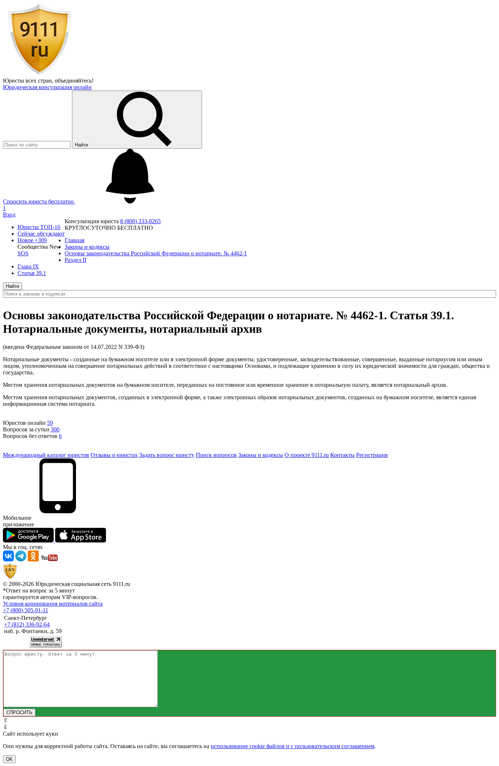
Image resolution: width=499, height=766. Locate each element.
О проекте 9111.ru (307, 455)
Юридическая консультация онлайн (47, 87)
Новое (32, 240)
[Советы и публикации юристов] (39, 74)
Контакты (342, 455)
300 (55, 429)
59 (50, 423)
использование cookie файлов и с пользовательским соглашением (292, 746)
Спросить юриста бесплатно (39, 201)
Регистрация (372, 455)
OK (9, 759)
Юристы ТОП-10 (39, 227)
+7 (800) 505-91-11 (25, 610)
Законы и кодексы (260, 455)
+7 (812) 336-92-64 (27, 624)
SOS (23, 253)
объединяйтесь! (74, 80)
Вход (9, 214)
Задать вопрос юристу (166, 455)
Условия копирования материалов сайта (53, 604)
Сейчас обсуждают (41, 233)
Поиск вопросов (216, 455)
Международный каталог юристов (46, 455)
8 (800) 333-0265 (140, 221)
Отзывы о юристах (114, 455)
